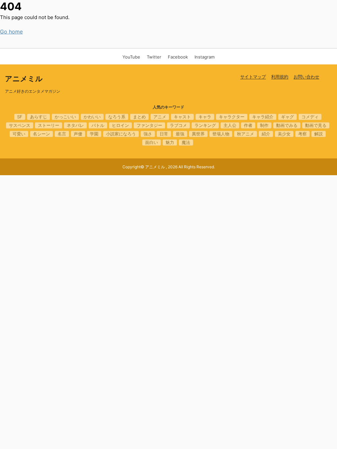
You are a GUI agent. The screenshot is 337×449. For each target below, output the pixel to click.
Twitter (154, 56)
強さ (147, 133)
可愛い (19, 133)
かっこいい (65, 116)
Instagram (204, 56)
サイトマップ (253, 76)
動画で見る (315, 125)
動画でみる (287, 125)
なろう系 (116, 116)
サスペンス (19, 125)
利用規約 (279, 76)
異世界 (198, 133)
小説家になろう (121, 133)
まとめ (139, 116)
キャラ (204, 116)
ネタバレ (75, 125)
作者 (248, 125)
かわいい (92, 116)
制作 (264, 125)
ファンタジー (149, 125)
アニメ (159, 116)
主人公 (229, 125)
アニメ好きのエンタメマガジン (32, 91)
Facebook (178, 56)
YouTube (131, 56)
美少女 (284, 133)
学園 (94, 133)
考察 (302, 133)
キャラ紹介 (262, 116)
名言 (62, 133)
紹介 (266, 133)
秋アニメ (245, 133)
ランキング (205, 125)
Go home (11, 31)
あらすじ (38, 116)
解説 (318, 133)
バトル (97, 125)
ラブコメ (178, 125)
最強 (180, 133)
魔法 (186, 142)
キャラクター (232, 116)
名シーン (41, 133)
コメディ (310, 116)
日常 (164, 133)
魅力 (170, 142)
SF (19, 116)
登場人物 (220, 133)
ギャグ (287, 116)
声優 (78, 133)
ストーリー (48, 125)
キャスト (182, 116)
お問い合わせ (306, 76)
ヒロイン (120, 125)
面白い (151, 142)
